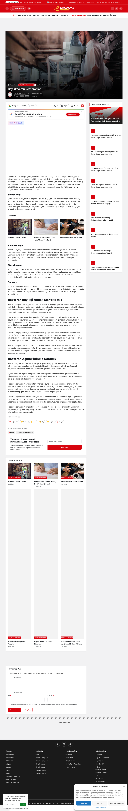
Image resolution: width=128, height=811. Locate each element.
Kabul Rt (84, 803)
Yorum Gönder (15, 710)
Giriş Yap (28, 710)
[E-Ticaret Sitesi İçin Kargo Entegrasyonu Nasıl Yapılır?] (106, 247)
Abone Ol (64, 447)
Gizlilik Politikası (9, 804)
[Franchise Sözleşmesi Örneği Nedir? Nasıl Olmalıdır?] (46, 230)
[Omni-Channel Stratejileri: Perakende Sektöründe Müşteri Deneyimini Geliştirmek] (106, 264)
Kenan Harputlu (20, 93)
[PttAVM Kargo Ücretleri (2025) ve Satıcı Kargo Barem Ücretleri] (106, 181)
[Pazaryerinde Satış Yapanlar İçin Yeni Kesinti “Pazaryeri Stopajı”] (106, 198)
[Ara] (112, 8)
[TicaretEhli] (64, 8)
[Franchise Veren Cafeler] (20, 230)
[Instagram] (70, 744)
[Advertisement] (64, 24)
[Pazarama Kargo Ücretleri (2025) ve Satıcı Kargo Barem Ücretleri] (106, 165)
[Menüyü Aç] (7, 8)
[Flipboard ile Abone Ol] (32, 105)
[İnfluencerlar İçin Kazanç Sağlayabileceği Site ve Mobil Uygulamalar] (106, 214)
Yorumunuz (18, 677)
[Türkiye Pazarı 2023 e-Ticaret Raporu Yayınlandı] (106, 231)
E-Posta (51, 695)
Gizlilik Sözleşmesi (101, 807)
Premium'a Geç (19, 8)
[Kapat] (81, 112)
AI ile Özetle (18, 123)
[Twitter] (64, 744)
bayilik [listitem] (11, 432)
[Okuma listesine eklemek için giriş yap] (82, 105)
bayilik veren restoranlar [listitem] (25, 432)
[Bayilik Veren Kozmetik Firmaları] (46, 568)
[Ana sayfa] (13, 15)
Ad (9, 695)
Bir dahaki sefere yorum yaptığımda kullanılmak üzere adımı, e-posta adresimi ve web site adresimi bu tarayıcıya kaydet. (44, 704)
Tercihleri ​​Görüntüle (116, 803)
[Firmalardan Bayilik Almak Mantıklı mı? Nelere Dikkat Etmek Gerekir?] (72, 568)
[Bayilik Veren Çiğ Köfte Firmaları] (19, 568)
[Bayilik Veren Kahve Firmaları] (72, 230)
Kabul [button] (23, 805)
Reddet (99, 803)
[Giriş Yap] (120, 8)
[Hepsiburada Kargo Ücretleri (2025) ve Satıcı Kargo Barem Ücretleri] (106, 132)
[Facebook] (57, 744)
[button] (124, 787)
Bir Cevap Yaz (14, 669)
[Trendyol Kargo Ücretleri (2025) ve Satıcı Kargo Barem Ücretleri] (106, 148)
